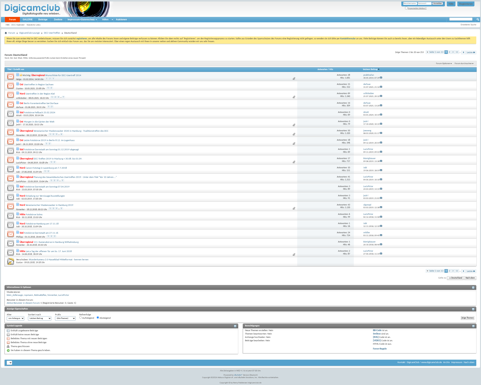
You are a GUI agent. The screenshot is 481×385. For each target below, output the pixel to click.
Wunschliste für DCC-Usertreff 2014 (63, 75)
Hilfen (105, 19)
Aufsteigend (88, 318)
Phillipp (19, 237)
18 (349, 140)
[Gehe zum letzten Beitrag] (381, 78)
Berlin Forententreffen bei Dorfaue (41, 103)
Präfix (58, 314)
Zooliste (58, 19)
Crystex (19, 89)
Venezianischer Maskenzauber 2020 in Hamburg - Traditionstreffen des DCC (71, 131)
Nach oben (470, 278)
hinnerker (20, 135)
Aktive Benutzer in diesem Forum (23, 303)
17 (349, 158)
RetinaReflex (40, 295)
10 (349, 168)
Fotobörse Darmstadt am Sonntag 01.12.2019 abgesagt (51, 149)
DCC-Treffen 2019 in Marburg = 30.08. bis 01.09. (58, 159)
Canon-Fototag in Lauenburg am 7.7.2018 (46, 168)
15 (349, 84)
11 (457, 52)
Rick (18, 152)
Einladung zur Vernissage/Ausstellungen (45, 196)
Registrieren (466, 4)
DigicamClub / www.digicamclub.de (424, 362)
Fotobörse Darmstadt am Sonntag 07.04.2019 (47, 187)
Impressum (456, 362)
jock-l (18, 125)
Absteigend (105, 318)
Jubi (18, 172)
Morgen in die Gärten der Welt (39, 122)
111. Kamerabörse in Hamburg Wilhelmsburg (56, 242)
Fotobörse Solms (34, 214)
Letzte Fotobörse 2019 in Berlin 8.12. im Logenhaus (49, 140)
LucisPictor (21, 163)
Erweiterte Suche (468, 24)
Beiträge (43, 19)
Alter (9, 314)
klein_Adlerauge (15, 295)
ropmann (28, 295)
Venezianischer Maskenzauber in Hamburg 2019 (49, 205)
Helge (18, 79)
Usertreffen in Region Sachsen (39, 84)
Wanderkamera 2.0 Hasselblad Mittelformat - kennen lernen (58, 259)
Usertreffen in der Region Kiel (40, 94)
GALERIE (28, 19)
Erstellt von (19, 69)
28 (349, 75)
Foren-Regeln (380, 349)
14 (349, 103)
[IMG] (376, 337)
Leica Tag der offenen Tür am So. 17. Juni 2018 (49, 251)
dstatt (19, 115)
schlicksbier (21, 98)
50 (349, 131)
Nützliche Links (34, 25)
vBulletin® (238, 375)
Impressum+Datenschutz (81, 19)
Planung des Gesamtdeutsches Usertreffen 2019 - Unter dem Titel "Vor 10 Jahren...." (75, 177)
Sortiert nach (34, 314)
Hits (331, 69)
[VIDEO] (377, 340)
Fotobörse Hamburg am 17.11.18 (42, 224)
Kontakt (401, 362)
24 (349, 233)
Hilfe (451, 4)
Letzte (470, 52)
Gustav (19, 262)
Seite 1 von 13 (436, 52)
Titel (9, 69)
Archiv (446, 362)
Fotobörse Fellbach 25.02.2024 (39, 112)
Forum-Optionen (443, 64)
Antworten (322, 69)
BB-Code (377, 330)
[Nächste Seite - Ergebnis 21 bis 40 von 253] (463, 52)
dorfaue (19, 107)
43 (349, 205)
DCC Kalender (18, 25)
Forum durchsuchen (463, 64)
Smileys (377, 334)
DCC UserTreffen (52, 33)
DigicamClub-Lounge (29, 33)
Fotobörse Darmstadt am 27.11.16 (41, 233)
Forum (12, 19)
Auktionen (121, 19)
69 (349, 93)
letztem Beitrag (370, 69)
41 (349, 177)
